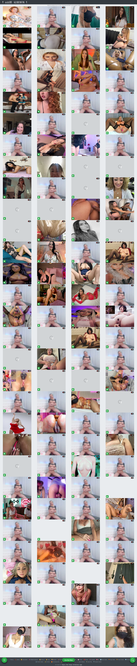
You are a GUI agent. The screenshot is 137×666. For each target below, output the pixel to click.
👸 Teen (48, 659)
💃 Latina (17, 659)
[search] (132, 660)
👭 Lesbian (92, 659)
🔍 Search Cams (97, 661)
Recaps (70, 664)
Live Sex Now (68, 660)
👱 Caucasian (24, 659)
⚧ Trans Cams (120, 659)
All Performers (76, 664)
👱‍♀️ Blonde (53, 659)
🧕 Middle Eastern (33, 659)
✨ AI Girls (47, 661)
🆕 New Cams (103, 659)
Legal (81, 664)
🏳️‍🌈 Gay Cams (111, 659)
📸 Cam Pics (89, 661)
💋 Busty (86, 659)
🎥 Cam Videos (81, 661)
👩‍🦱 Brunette (61, 659)
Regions (63, 664)
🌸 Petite (80, 659)
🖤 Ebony (11, 659)
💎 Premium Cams (129, 659)
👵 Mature (41, 659)
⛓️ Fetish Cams (39, 661)
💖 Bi (97, 659)
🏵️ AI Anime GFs (55, 661)
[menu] (4, 660)
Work (67, 664)
